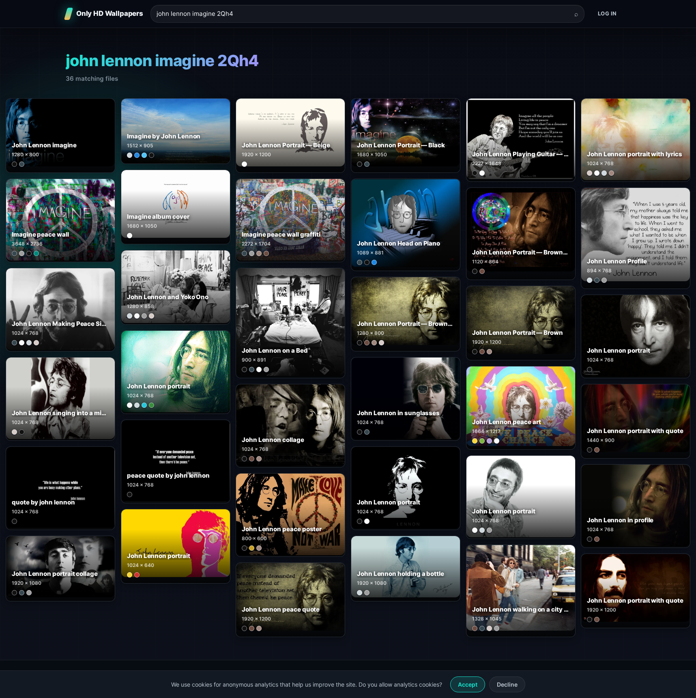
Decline (507, 684)
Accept (467, 684)
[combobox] (363, 14)
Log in (607, 13)
